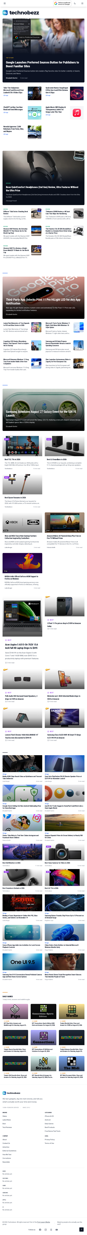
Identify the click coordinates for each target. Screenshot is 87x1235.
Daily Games (49, 1124)
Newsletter (6, 1162)
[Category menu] (5, 3)
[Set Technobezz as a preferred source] (62, 3)
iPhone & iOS (49, 1116)
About (5, 1139)
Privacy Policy (50, 1139)
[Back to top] (81, 1229)
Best (4, 1124)
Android (48, 1120)
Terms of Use (49, 1143)
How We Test (7, 1154)
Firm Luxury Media (43, 1222)
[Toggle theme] (75, 3)
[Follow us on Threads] (51, 1230)
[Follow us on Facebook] (40, 1230)
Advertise (6, 1147)
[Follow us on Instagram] (46, 1230)
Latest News (7, 1120)
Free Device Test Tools (52, 1131)
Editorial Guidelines (9, 1151)
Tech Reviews (7, 1127)
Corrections (7, 1158)
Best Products (50, 1127)
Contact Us (6, 1143)
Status (5, 1116)
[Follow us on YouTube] (57, 1230)
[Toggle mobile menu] (82, 3)
